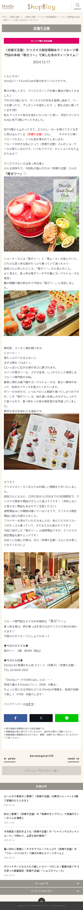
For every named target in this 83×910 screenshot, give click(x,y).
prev (11, 758)
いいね (15, 718)
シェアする (41, 718)
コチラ (29, 704)
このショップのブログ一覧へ (41, 770)
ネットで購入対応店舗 (41, 40)
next (71, 758)
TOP (4, 16)
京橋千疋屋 (15, 16)
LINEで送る (66, 718)
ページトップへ (41, 901)
